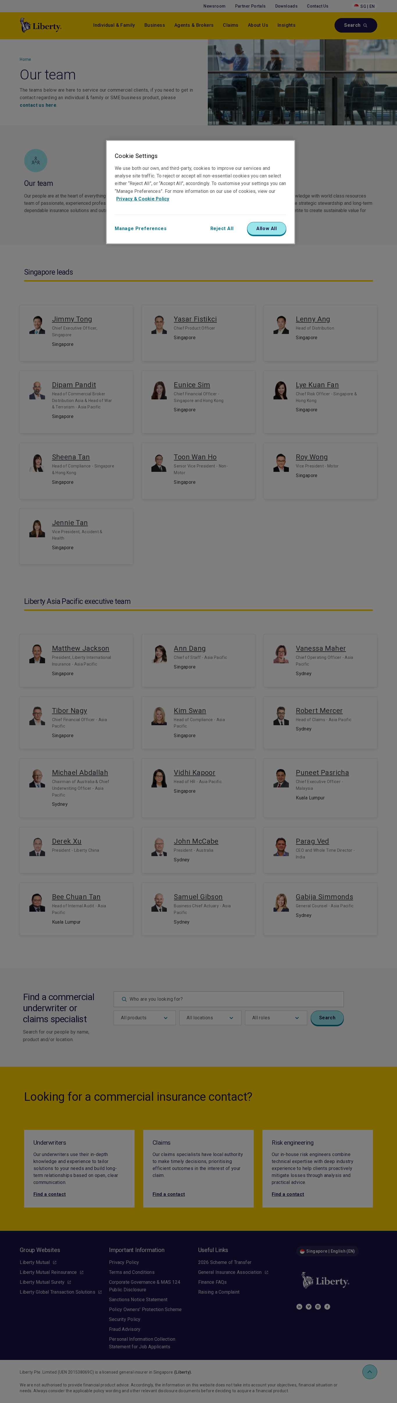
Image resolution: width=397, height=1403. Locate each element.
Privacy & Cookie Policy (142, 199)
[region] (200, 192)
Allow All (266, 228)
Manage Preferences (141, 228)
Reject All (222, 228)
